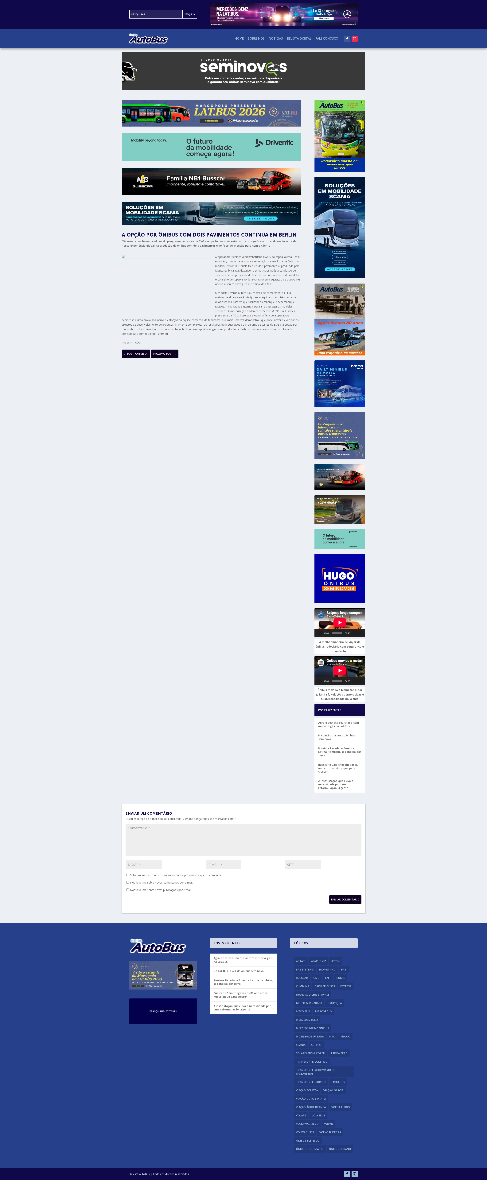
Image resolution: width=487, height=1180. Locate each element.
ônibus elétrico (307, 1140)
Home (239, 39)
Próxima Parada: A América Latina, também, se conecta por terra (339, 752)
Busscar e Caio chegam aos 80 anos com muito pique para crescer (338, 768)
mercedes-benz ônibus (312, 1028)
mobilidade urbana (310, 1036)
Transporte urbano (311, 1082)
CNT (328, 978)
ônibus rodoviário (309, 1149)
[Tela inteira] (360, 633)
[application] (339, 622)
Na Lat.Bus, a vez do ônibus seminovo (336, 737)
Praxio (345, 1036)
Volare (301, 1115)
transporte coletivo (312, 1061)
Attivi (335, 961)
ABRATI (301, 961)
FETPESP (345, 986)
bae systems (305, 969)
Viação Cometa (307, 1090)
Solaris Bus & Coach (310, 1053)
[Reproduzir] (320, 633)
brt (343, 969)
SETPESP (316, 1045)
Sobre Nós (256, 39)
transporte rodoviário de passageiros (315, 1071)
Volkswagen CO (307, 1124)
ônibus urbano (340, 1149)
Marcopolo (323, 1011)
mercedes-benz (307, 1019)
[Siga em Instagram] (355, 39)
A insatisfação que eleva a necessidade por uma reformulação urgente (335, 784)
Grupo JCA (335, 1003)
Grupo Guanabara (309, 1003)
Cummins (302, 986)
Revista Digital (299, 39)
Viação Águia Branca (311, 1107)
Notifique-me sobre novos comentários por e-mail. (161, 882)
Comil (340, 978)
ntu (332, 1036)
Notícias (276, 39)
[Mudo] (354, 633)
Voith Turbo (340, 1107)
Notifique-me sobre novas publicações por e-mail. (161, 890)
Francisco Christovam (312, 994)
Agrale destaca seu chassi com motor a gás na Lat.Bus (338, 724)
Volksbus (318, 1115)
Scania (301, 1045)
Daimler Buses (324, 986)
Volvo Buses (305, 1132)
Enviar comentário (345, 899)
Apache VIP (318, 961)
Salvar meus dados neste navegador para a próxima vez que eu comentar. (176, 875)
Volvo (328, 1124)
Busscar (302, 978)
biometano (327, 969)
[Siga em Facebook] (347, 39)
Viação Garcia (333, 1090)
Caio (316, 978)
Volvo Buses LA (330, 1132)
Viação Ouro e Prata (311, 1098)
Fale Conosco (327, 39)
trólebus (338, 1082)
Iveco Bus (303, 1011)
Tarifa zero (339, 1053)
